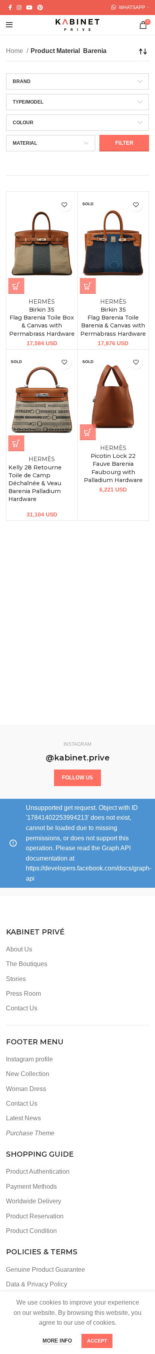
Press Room (23, 993)
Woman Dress (26, 1088)
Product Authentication (38, 1171)
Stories (16, 979)
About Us (19, 949)
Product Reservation (35, 1216)
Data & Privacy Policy (36, 1284)
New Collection (27, 1073)
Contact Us (21, 1008)
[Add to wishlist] (65, 205)
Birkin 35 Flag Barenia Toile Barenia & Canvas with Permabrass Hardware (113, 317)
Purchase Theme (30, 1133)
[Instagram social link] (19, 7)
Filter (124, 143)
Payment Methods (31, 1186)
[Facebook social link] (10, 7)
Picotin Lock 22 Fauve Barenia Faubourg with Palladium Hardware (113, 464)
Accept (97, 1341)
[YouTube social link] (29, 7)
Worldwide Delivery (33, 1201)
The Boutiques (26, 964)
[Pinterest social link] (40, 7)
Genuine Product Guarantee (45, 1269)
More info (57, 1341)
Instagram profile (29, 1059)
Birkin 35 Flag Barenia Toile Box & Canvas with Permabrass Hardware (42, 317)
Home (15, 50)
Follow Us (77, 778)
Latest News (23, 1118)
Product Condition (31, 1230)
